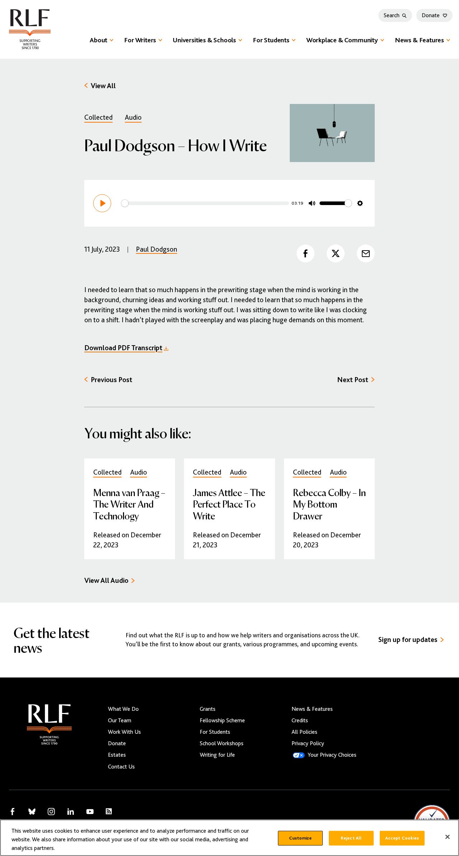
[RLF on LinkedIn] (70, 811)
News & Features (419, 40)
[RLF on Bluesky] (32, 811)
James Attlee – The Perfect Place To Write (229, 504)
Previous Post (111, 379)
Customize (300, 838)
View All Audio (106, 580)
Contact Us (121, 766)
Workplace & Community (342, 40)
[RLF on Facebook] (12, 811)
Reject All (351, 838)
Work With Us (124, 732)
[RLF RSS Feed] (109, 811)
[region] (229, 837)
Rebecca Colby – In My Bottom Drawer (329, 504)
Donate (431, 15)
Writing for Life (217, 754)
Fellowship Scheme (222, 720)
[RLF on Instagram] (51, 811)
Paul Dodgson (156, 249)
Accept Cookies (402, 838)
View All (103, 85)
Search (391, 15)
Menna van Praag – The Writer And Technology (129, 504)
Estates (117, 754)
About (98, 40)
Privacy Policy (308, 743)
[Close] (447, 837)
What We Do (123, 709)
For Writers (140, 40)
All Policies (304, 732)
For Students (271, 40)
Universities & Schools (204, 40)
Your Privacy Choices (332, 754)
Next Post (352, 379)
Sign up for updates (407, 639)
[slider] (205, 203)
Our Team (119, 720)
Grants (208, 709)
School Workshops (221, 743)
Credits (300, 720)
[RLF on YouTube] (90, 811)
